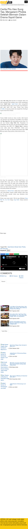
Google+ (11, 254)
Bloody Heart (11, 190)
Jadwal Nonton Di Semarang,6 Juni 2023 (18, 384)
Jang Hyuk (16, 199)
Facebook (2, 254)
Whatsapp (16, 254)
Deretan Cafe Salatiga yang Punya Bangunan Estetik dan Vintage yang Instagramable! (18, 323)
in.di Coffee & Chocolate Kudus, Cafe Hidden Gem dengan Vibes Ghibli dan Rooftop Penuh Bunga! (18, 307)
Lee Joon (7, 199)
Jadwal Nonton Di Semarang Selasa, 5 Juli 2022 (18, 353)
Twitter (7, 254)
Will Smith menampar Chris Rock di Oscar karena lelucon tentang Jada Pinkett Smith (18, 364)
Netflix (3, 109)
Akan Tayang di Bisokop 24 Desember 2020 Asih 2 (18, 376)
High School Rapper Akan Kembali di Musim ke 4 (18, 345)
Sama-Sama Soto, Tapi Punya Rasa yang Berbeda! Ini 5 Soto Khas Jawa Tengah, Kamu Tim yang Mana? (18, 315)
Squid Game (15, 104)
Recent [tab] (3, 281)
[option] (14, 60)
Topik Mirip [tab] (4, 331)
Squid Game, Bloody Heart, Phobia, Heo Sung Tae (13, 247)
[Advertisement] (14, 36)
